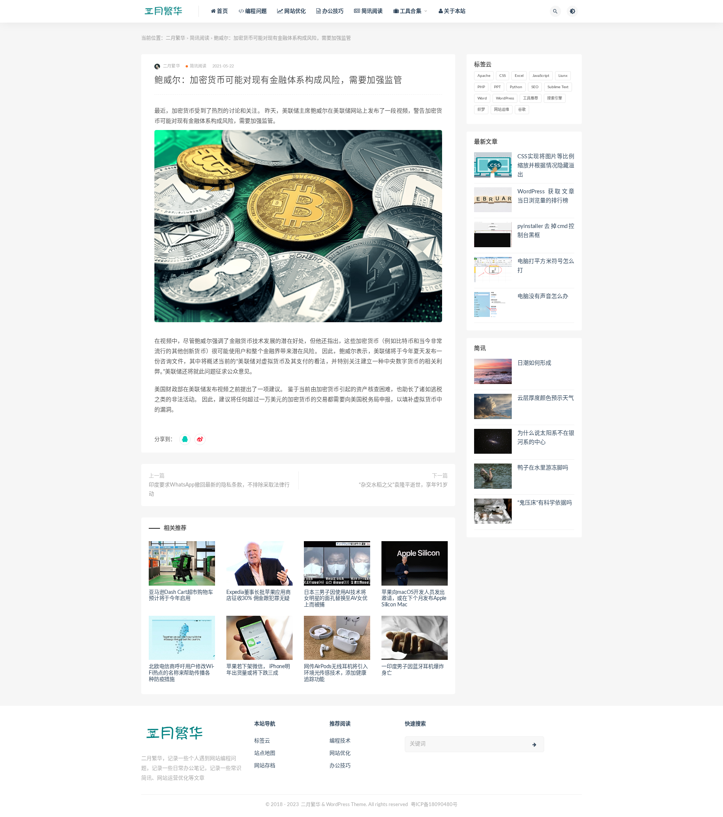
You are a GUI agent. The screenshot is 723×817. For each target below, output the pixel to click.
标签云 (262, 741)
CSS (502, 76)
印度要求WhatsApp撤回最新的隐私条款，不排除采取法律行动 (219, 489)
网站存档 (264, 765)
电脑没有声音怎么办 (542, 296)
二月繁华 (175, 38)
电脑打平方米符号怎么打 (545, 266)
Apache (483, 76)
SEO (534, 87)
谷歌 (522, 110)
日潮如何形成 (534, 363)
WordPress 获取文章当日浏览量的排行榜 (545, 196)
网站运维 (501, 110)
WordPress (505, 98)
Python (516, 87)
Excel (519, 76)
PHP (481, 87)
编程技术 (340, 741)
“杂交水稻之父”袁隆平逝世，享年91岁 (403, 485)
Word (482, 98)
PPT (497, 87)
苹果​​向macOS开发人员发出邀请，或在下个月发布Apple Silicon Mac (413, 599)
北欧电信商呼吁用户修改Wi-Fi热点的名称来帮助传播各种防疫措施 (181, 673)
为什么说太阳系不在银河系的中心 (545, 437)
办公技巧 (340, 765)
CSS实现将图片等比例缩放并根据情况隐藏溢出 (545, 165)
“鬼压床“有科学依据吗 (544, 503)
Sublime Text (558, 87)
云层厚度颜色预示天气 (545, 398)
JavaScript (540, 76)
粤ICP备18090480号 (434, 804)
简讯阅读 (199, 38)
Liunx (562, 76)
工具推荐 (530, 98)
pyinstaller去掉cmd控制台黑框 (545, 230)
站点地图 (264, 753)
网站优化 (340, 753)
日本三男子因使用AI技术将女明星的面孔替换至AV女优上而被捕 (335, 599)
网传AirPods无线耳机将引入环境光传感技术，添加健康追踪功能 (336, 673)
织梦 (481, 110)
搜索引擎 (554, 98)
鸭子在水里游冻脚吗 (542, 468)
